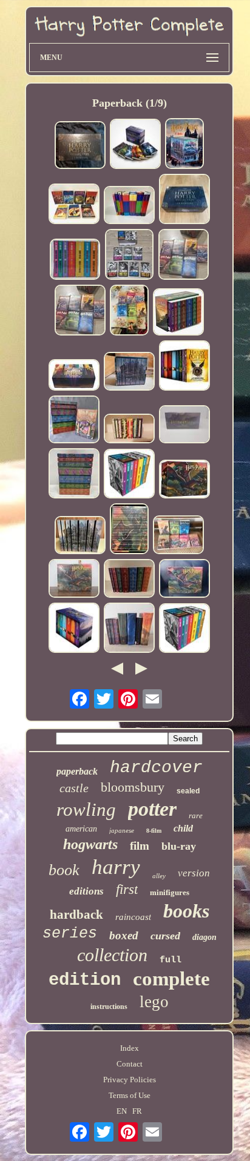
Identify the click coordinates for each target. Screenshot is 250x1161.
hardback (76, 914)
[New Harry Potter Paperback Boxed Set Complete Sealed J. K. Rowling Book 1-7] (184, 579)
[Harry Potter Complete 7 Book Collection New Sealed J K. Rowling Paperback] (74, 579)
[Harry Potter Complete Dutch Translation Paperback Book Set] (129, 429)
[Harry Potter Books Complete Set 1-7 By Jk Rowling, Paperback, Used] (74, 474)
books (186, 911)
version (194, 873)
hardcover (156, 767)
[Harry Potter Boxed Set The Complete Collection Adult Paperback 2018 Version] (75, 260)
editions (86, 891)
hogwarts (90, 844)
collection (112, 955)
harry (116, 867)
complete (171, 979)
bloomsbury (132, 787)
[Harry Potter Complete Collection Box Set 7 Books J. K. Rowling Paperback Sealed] (135, 145)
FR (137, 1111)
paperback (77, 771)
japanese (121, 830)
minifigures (169, 892)
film (139, 845)
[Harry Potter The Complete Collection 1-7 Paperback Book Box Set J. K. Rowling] (129, 255)
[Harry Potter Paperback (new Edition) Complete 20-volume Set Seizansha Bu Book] (74, 376)
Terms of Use (129, 1095)
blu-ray (178, 846)
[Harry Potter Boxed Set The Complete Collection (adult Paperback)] (129, 475)
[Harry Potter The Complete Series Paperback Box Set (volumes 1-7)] (178, 313)
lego (154, 1002)
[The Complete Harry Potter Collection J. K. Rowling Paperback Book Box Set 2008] (184, 200)
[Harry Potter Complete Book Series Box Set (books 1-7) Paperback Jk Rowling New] (184, 480)
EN (122, 1111)
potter (152, 809)
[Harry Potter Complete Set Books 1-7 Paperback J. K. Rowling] (129, 579)
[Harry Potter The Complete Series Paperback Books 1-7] (178, 536)
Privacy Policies (129, 1079)
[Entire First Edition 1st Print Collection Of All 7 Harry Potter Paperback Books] (74, 420)
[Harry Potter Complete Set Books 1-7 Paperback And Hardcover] (129, 629)
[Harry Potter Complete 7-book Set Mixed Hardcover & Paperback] (129, 206)
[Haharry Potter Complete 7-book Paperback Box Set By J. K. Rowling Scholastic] (184, 425)
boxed (123, 935)
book (64, 870)
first (127, 889)
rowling (86, 809)
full (170, 960)
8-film (153, 830)
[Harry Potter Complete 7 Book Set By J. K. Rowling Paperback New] (184, 145)
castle (74, 788)
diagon (204, 937)
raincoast (133, 917)
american (81, 828)
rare (196, 815)
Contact (130, 1063)
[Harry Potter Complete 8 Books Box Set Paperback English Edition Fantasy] (184, 366)
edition (85, 980)
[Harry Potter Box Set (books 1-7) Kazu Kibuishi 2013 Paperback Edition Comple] (129, 372)
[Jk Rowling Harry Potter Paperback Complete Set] (80, 536)
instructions (108, 1006)
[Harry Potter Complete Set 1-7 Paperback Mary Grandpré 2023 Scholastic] (129, 311)
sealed (188, 791)
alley (159, 875)
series (69, 933)
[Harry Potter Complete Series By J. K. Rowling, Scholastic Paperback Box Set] (184, 255)
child (183, 828)
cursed (165, 936)
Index (129, 1048)
